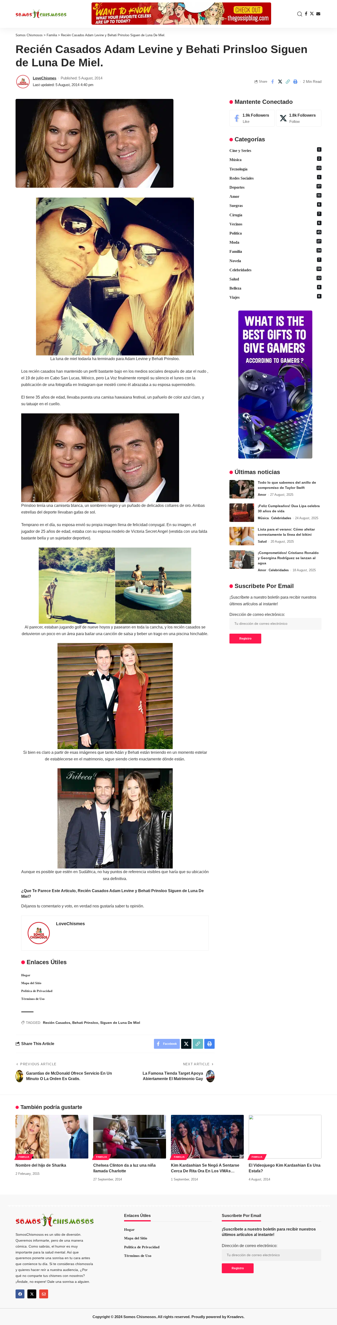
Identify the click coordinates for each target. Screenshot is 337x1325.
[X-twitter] (31, 1293)
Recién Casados (56, 1023)
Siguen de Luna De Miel (120, 1023)
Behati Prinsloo (85, 1023)
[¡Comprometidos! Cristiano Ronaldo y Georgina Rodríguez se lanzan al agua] (241, 559)
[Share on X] (280, 82)
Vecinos (274, 223)
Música (274, 159)
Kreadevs (235, 1317)
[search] (298, 14)
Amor (275, 196)
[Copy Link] (287, 82)
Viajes (274, 296)
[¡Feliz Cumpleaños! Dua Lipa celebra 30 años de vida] (241, 512)
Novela (274, 260)
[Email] (318, 14)
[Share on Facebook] (272, 82)
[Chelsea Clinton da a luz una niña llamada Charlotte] (129, 1137)
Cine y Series (274, 150)
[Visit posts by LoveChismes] (23, 81)
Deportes (275, 186)
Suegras (274, 205)
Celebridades (275, 269)
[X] (312, 13)
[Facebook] (306, 13)
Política (275, 232)
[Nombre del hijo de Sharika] (52, 1137)
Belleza (274, 287)
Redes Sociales (274, 177)
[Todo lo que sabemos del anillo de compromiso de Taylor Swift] (241, 489)
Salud (275, 278)
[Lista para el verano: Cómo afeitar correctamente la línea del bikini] (241, 536)
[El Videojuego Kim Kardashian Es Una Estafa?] (285, 1137)
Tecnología (275, 168)
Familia (275, 251)
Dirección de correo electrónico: (257, 614)
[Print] (295, 82)
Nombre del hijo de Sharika (41, 1165)
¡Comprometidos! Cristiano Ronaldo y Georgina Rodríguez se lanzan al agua (288, 558)
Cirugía (274, 214)
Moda (275, 241)
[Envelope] (43, 1293)
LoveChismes (44, 78)
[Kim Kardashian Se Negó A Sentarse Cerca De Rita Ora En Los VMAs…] (207, 1137)
